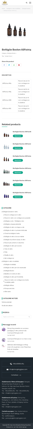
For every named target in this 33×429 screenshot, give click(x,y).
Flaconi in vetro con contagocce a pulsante (17, 218)
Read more (18, 136)
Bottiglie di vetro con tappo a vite (14, 227)
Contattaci (14, 375)
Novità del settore (7, 305)
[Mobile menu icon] (30, 3)
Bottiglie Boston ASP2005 (22, 156)
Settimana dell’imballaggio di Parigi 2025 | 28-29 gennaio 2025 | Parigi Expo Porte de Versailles (19, 347)
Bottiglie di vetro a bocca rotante (14, 236)
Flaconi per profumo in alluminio (14, 242)
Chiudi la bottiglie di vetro (12, 233)
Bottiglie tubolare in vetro (10, 211)
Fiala (6, 252)
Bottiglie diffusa (9, 285)
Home (3, 8)
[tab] (16, 74)
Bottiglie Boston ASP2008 (22, 132)
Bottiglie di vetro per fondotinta (14, 277)
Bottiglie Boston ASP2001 (22, 180)
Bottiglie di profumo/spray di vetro (15, 239)
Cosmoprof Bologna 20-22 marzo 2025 (19, 339)
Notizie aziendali (7, 302)
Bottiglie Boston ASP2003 (22, 168)
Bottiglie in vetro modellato (13, 8)
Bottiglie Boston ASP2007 (22, 144)
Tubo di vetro (9, 249)
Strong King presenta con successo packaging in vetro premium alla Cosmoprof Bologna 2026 (18, 331)
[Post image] (4, 329)
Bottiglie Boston (26, 8)
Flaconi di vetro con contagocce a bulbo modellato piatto (17, 281)
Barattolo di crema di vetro (12, 274)
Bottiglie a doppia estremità (13, 224)
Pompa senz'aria (9, 288)
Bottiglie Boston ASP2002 (22, 192)
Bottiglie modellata (10, 264)
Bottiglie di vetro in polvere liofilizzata (16, 230)
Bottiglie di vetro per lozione (13, 246)
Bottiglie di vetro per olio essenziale (15, 267)
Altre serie (8, 291)
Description (6, 75)
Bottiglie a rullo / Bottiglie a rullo (14, 221)
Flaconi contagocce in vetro (13, 215)
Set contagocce (9, 258)
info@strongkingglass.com (18, 369)
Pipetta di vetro (9, 255)
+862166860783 (18, 364)
